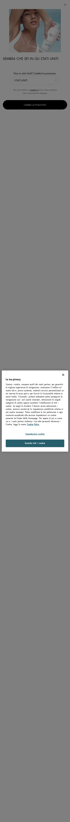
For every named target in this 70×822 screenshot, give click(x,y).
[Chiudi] (63, 375)
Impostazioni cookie (35, 434)
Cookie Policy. (33, 425)
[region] (35, 410)
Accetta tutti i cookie (35, 443)
